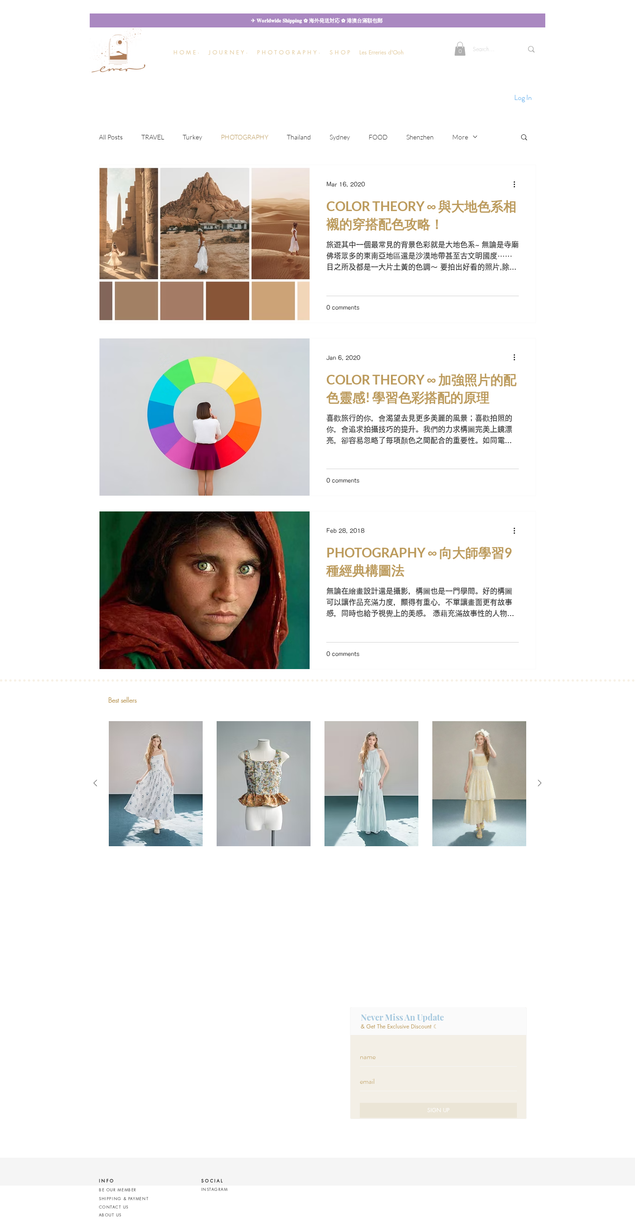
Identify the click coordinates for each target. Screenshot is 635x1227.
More (460, 137)
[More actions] (517, 184)
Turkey (192, 137)
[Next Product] (539, 783)
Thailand (299, 137)
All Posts (111, 137)
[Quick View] (156, 783)
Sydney (340, 137)
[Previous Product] (95, 783)
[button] (228, 52)
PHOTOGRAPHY (244, 137)
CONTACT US (113, 1207)
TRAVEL (152, 137)
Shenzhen (420, 137)
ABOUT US (110, 1215)
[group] (317, 784)
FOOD (378, 137)
